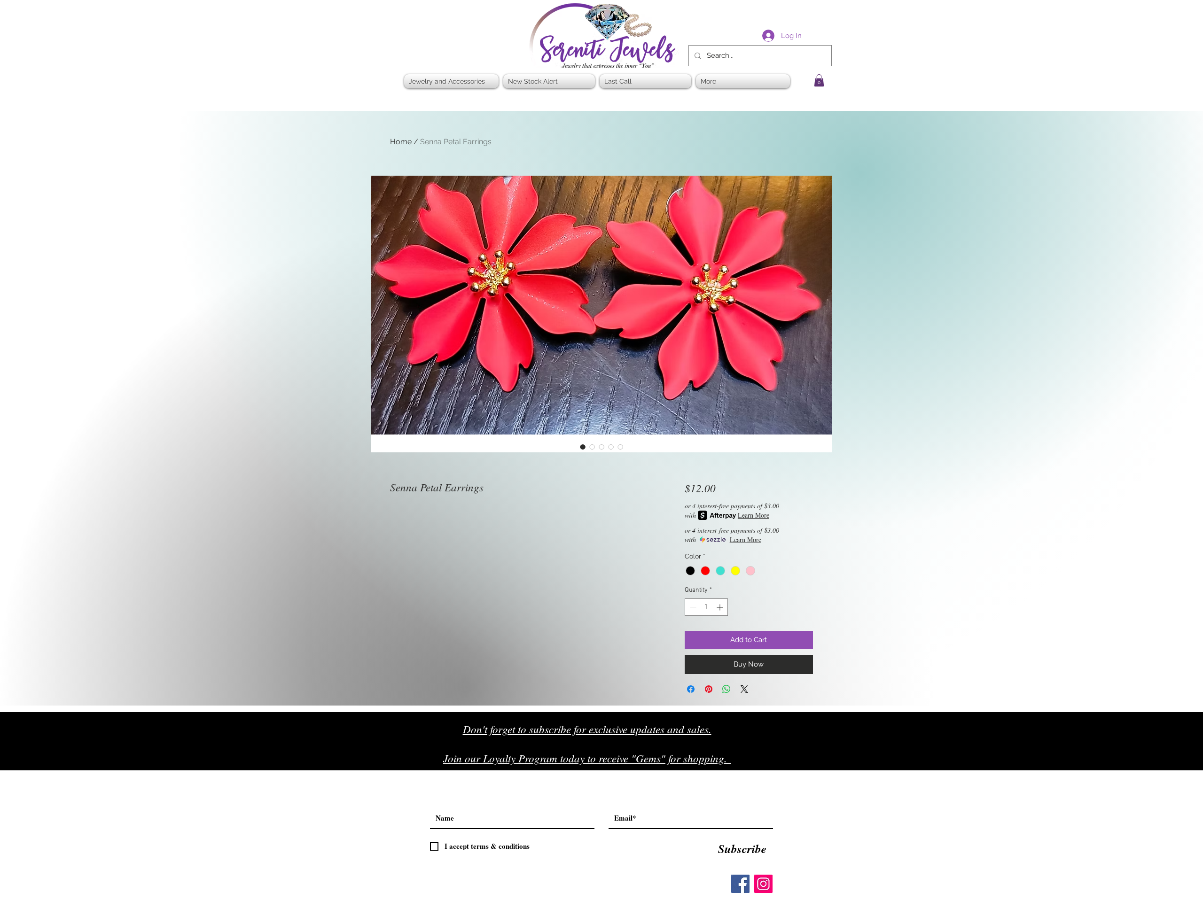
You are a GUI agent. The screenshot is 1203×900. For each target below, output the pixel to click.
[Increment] (720, 607)
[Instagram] (763, 884)
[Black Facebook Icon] (779, 761)
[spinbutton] (706, 607)
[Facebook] (740, 884)
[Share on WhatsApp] (726, 689)
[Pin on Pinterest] (708, 689)
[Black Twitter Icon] (799, 761)
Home (401, 141)
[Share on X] (744, 689)
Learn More (753, 515)
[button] (819, 80)
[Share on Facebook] (690, 689)
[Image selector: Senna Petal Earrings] (582, 446)
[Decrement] (692, 607)
